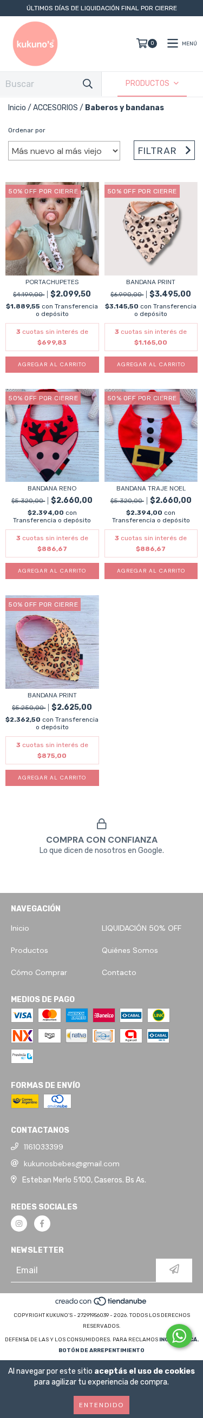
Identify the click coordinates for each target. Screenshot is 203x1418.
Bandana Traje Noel (151, 489)
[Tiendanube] (101, 1304)
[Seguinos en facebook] (42, 1223)
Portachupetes (51, 282)
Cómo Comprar (39, 972)
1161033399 (43, 1147)
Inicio (17, 107)
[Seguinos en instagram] (19, 1223)
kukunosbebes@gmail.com (72, 1163)
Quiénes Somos (130, 950)
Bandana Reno (52, 489)
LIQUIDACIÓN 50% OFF (141, 928)
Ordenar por (26, 130)
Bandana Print (150, 282)
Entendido (101, 1405)
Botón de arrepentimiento (101, 1350)
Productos (29, 950)
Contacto (119, 972)
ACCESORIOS (55, 107)
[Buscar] (87, 84)
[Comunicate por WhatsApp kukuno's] (179, 1336)
